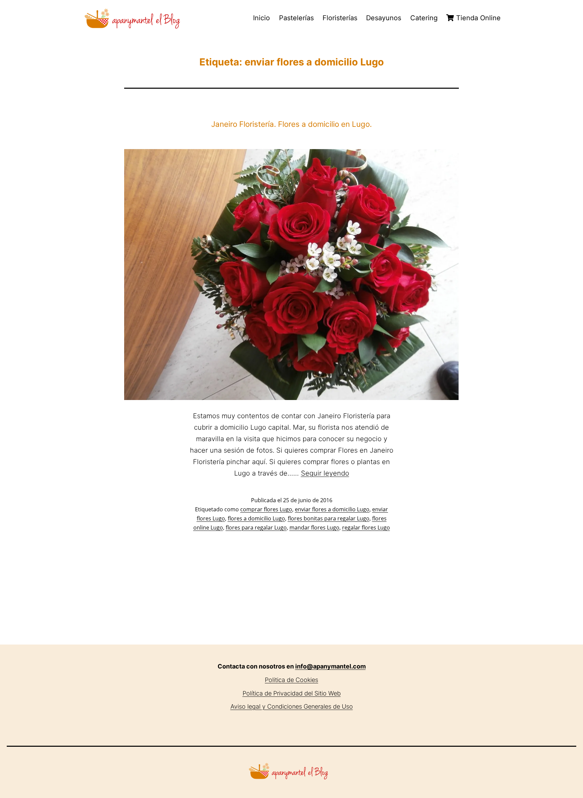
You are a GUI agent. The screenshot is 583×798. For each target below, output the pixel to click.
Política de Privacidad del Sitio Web (292, 693)
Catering (424, 18)
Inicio (261, 18)
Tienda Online (477, 18)
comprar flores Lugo (266, 509)
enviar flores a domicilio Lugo (332, 509)
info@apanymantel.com (330, 666)
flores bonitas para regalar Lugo (328, 518)
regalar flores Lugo (366, 527)
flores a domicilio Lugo (256, 518)
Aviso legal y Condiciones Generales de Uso (291, 706)
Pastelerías (296, 18)
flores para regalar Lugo (256, 527)
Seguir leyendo (325, 473)
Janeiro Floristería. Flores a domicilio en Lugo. (291, 124)
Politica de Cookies (291, 679)
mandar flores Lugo (314, 527)
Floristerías (340, 18)
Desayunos (383, 18)
